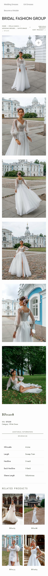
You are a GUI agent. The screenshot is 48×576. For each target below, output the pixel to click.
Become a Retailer (11, 10)
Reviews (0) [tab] (22, 436)
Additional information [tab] (22, 432)
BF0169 (34, 569)
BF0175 (12, 569)
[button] (38, 42)
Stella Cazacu (14, 26)
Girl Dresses (28, 4)
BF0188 (34, 528)
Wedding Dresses (11, 4)
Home (4, 26)
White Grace (22, 28)
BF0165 (12, 528)
